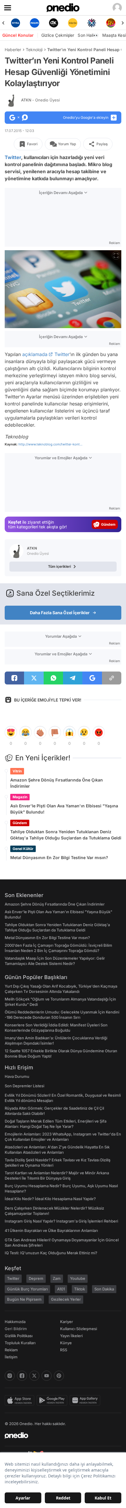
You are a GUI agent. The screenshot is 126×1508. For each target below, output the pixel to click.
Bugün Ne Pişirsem (24, 1299)
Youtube (77, 1278)
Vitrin (17, 771)
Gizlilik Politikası (19, 1335)
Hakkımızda (15, 1321)
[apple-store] (21, 1400)
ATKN (40, 100)
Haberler (13, 49)
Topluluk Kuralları (20, 1342)
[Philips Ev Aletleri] (34, 23)
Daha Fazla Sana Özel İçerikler (60, 612)
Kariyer (66, 1321)
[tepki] (11, 732)
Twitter (13, 157)
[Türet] (110, 23)
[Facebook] (22, 1376)
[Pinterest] (59, 1376)
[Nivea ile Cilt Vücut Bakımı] (15, 23)
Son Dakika (104, 1289)
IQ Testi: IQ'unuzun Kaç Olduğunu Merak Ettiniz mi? (51, 1252)
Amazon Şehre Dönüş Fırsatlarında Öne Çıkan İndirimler (56, 783)
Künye (66, 1342)
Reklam (11, 1349)
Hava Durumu (17, 1076)
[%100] (72, 23)
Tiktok (79, 1289)
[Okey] (53, 23)
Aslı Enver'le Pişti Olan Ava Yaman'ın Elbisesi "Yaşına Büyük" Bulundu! (64, 808)
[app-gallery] (86, 1400)
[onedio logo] (59, 1435)
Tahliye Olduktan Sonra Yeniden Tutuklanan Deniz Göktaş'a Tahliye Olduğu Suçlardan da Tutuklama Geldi (65, 834)
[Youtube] (47, 1376)
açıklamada (34, 354)
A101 (61, 1289)
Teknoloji (34, 49)
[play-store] (53, 1400)
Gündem (20, 823)
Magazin (20, 797)
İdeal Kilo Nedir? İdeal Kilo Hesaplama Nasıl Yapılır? (50, 1198)
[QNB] (91, 23)
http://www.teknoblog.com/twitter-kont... (50, 444)
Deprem (36, 1278)
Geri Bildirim (16, 1328)
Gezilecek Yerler (66, 1299)
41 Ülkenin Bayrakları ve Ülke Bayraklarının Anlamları (51, 1230)
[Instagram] (10, 1376)
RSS (63, 1349)
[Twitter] (34, 1376)
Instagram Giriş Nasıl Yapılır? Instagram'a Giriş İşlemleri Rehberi (61, 1221)
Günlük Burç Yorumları (27, 1289)
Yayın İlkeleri (71, 1335)
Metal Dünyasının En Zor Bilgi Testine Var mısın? (59, 857)
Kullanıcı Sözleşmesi (78, 1328)
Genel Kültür (23, 848)
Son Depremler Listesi (24, 1085)
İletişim (11, 1357)
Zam (57, 1278)
